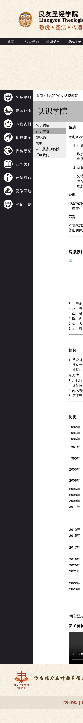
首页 (10, 41)
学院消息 (24, 97)
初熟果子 (24, 137)
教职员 (41, 137)
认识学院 (42, 131)
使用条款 (70, 702)
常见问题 (24, 204)
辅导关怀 (24, 164)
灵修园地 (24, 190)
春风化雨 (24, 110)
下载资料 (24, 123)
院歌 (39, 142)
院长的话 (42, 125)
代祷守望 (24, 150)
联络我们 (42, 154)
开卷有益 (24, 177)
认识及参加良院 (48, 148)
